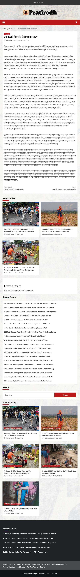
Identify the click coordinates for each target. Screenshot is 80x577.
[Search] (76, 22)
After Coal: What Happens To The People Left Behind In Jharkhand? (29, 364)
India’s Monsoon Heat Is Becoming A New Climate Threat (24, 336)
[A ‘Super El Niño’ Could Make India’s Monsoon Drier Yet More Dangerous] (20, 252)
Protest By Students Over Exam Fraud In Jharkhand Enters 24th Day (28, 377)
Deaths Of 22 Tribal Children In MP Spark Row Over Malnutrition (27, 316)
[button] (4, 22)
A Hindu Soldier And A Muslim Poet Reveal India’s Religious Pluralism (28, 360)
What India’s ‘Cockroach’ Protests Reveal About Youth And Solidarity (29, 369)
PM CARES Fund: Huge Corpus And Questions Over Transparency (28, 352)
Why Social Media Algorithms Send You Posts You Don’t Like (26, 340)
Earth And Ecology (48, 224)
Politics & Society (16, 224)
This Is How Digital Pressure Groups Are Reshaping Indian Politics (28, 381)
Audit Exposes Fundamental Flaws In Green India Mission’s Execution (29, 307)
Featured (7, 34)
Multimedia (21, 567)
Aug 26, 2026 (20, 234)
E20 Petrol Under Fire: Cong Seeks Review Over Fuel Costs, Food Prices (30, 332)
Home (4, 564)
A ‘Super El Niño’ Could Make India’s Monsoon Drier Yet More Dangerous (30, 311)
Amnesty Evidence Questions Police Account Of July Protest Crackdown (30, 303)
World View (36, 564)
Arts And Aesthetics (59, 564)
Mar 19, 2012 (21, 40)
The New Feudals (8, 567)
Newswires (46, 564)
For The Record (32, 567)
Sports (42, 567)
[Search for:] (29, 395)
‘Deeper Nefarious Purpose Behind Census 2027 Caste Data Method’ (29, 344)
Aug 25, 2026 (58, 475)
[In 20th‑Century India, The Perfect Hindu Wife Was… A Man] (20, 493)
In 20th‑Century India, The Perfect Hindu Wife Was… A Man (26, 320)
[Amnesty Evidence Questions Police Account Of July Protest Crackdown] (20, 214)
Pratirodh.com (51, 573)
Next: (64, 188)
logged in (16, 290)
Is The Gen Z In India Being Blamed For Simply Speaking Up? (25, 328)
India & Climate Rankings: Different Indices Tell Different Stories (27, 348)
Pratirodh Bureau (11, 40)
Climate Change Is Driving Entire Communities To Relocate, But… (27, 356)
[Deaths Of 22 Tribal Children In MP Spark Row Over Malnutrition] (59, 456)
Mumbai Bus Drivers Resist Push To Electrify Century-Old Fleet (27, 324)
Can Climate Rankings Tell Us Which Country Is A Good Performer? (28, 373)
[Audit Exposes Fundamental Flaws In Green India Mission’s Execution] (59, 214)
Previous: (14, 188)
